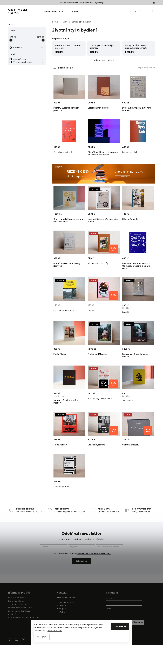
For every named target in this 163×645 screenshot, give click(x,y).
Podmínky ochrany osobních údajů (24, 617)
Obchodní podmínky (17, 604)
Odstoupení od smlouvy (19, 611)
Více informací (54, 630)
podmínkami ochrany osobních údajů (94, 553)
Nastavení (41, 637)
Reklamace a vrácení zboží (20, 607)
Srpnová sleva (28, 59)
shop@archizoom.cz (66, 602)
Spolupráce (13, 614)
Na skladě (28, 47)
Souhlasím (120, 626)
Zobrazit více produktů (104, 60)
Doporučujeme (65, 67)
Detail (149, 104)
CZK (132, 12)
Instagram (61, 609)
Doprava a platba (16, 601)
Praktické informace (17, 597)
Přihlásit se (137, 622)
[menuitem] (55, 11)
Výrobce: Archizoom (28, 62)
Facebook (61, 605)
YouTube (61, 612)
